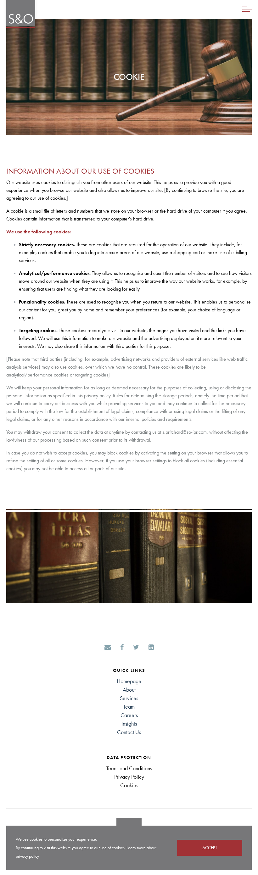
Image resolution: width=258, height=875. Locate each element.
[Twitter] (136, 648)
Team (129, 706)
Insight (128, 723)
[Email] (107, 648)
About (129, 689)
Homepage (129, 681)
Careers (129, 715)
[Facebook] (122, 648)
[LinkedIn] (151, 648)
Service (128, 698)
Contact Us (129, 732)
